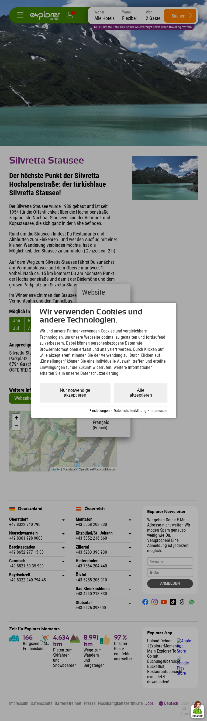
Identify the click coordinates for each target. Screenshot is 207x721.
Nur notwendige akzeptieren (75, 392)
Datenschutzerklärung (130, 411)
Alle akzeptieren (141, 392)
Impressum (158, 411)
